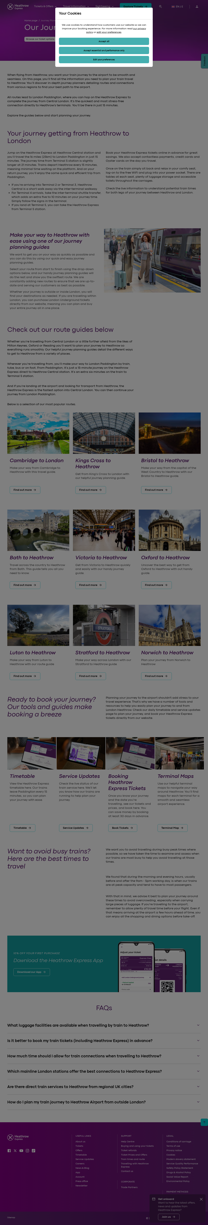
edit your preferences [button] (109, 32)
